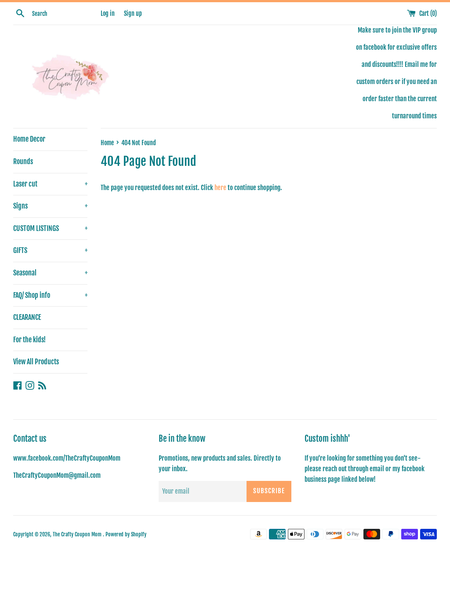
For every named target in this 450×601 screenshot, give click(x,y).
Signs (50, 206)
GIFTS (50, 250)
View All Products (36, 361)
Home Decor (29, 139)
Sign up (133, 13)
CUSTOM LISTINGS (50, 228)
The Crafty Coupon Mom (78, 534)
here (220, 187)
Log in (108, 13)
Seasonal (50, 272)
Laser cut (50, 184)
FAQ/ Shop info (50, 295)
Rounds (23, 161)
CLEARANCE (27, 317)
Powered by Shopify (125, 534)
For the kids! (29, 339)
